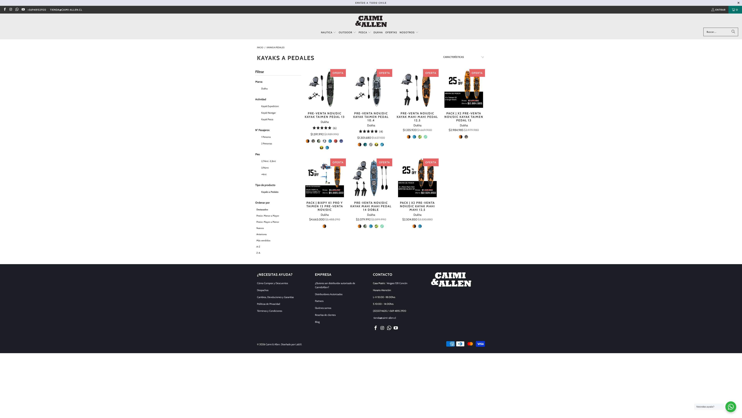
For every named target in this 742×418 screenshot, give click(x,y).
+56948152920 (37, 9)
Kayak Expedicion (270, 106)
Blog (317, 321)
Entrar (720, 9)
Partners (319, 300)
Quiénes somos (323, 307)
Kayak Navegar (268, 112)
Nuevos (260, 228)
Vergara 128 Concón (397, 283)
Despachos (262, 290)
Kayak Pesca (267, 119)
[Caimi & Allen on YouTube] (23, 9)
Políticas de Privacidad (268, 303)
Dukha (264, 88)
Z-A (258, 252)
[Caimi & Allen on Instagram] (10, 9)
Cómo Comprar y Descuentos (272, 283)
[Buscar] (733, 32)
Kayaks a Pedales (269, 191)
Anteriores (261, 234)
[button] (328, 32)
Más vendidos (263, 240)
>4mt (263, 174)
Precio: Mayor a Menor (267, 221)
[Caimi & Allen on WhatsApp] (17, 9)
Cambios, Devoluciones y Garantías (275, 297)
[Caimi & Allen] (371, 21)
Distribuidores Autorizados (328, 294)
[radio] (307, 141)
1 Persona (266, 136)
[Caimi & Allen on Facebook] (4, 9)
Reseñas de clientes (325, 314)
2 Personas (266, 143)
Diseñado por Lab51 (291, 344)
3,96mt (265, 167)
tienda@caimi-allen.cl (66, 9)
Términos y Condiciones (269, 310)
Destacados (262, 209)
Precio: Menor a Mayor (267, 215)
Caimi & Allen (273, 344)
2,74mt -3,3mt (268, 161)
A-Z (258, 246)
